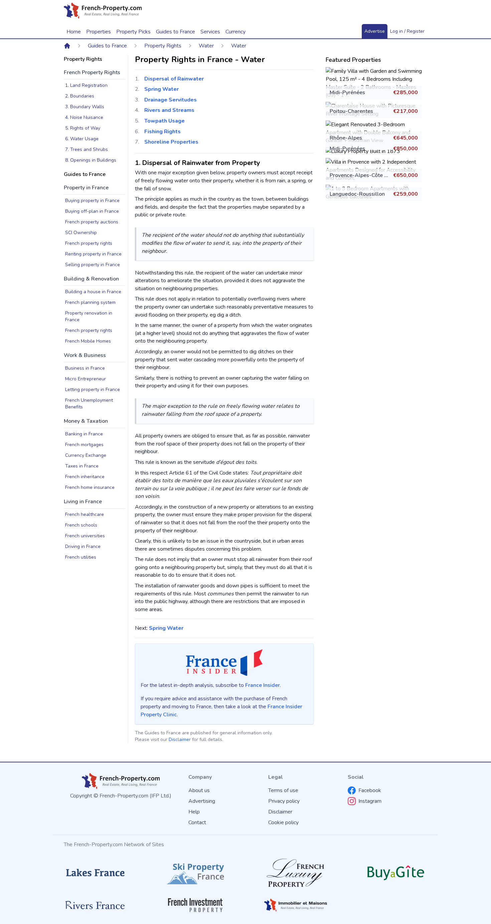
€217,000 (405, 111)
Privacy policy (284, 801)
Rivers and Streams (169, 110)
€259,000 (405, 194)
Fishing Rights (162, 131)
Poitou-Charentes (351, 111)
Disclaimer (180, 739)
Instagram (369, 801)
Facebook (369, 790)
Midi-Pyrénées (347, 92)
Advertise (374, 31)
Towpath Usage (164, 121)
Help (194, 811)
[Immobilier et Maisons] (295, 905)
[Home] (67, 45)
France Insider (262, 685)
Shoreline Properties (171, 142)
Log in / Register (407, 31)
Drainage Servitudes (170, 100)
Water (206, 45)
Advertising (201, 801)
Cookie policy (283, 822)
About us (199, 790)
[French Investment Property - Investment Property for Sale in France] (195, 905)
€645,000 (405, 138)
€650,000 (405, 175)
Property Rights (162, 45)
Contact (197, 822)
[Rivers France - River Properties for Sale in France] (95, 905)
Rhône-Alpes (346, 138)
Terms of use (283, 790)
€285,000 (405, 92)
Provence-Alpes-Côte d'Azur (365, 175)
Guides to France (107, 45)
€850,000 (405, 148)
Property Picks (133, 31)
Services (210, 31)
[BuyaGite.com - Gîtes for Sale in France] (395, 873)
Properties (98, 31)
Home (73, 31)
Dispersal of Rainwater (174, 78)
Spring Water (161, 89)
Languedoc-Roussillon (357, 194)
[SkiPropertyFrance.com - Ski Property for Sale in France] (195, 873)
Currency (235, 31)
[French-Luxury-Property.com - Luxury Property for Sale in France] (295, 873)
